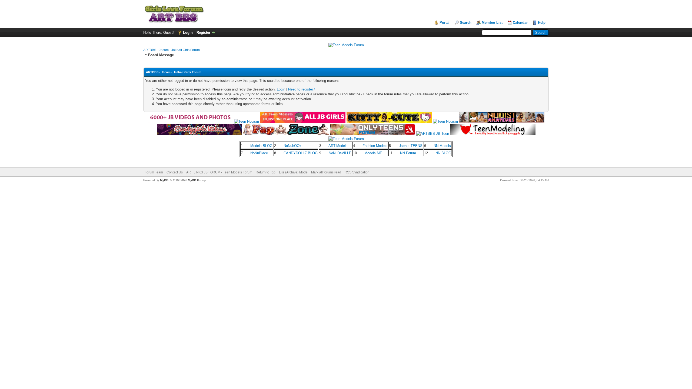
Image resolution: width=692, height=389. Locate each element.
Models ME (373, 153)
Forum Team (154, 172)
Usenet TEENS (410, 146)
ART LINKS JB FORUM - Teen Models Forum (219, 172)
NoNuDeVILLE (340, 153)
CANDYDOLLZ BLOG (301, 153)
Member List (492, 23)
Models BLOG (261, 146)
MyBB (164, 180)
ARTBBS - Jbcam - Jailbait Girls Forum (171, 50)
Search (465, 23)
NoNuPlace (259, 153)
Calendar (520, 23)
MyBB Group (197, 180)
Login (188, 33)
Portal (445, 23)
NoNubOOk (292, 146)
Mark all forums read (326, 172)
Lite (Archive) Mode (293, 172)
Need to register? (301, 89)
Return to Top (265, 172)
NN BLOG (443, 153)
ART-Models (338, 146)
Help (541, 23)
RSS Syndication (357, 172)
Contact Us (175, 172)
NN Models (442, 146)
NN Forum (408, 153)
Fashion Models (374, 146)
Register (203, 33)
